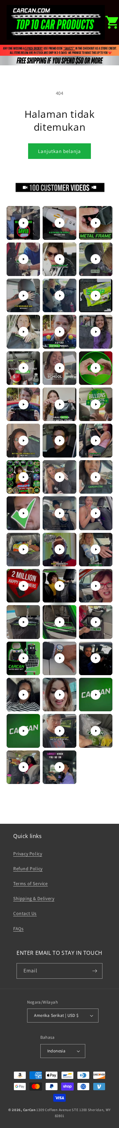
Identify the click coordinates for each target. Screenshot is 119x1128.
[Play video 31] (23, 586)
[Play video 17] (59, 404)
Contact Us (25, 913)
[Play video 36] (95, 622)
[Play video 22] (23, 477)
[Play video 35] (59, 622)
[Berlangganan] (95, 971)
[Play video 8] (59, 296)
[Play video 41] (59, 695)
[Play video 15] (95, 368)
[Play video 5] (59, 259)
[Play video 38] (59, 658)
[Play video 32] (59, 586)
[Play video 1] (23, 223)
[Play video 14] (59, 368)
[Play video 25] (23, 513)
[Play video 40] (23, 695)
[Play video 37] (23, 658)
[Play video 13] (23, 368)
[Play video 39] (95, 658)
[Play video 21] (95, 441)
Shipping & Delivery (33, 898)
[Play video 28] (23, 549)
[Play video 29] (59, 549)
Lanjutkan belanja (59, 151)
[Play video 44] (59, 731)
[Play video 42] (95, 695)
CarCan (29, 1109)
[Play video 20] (59, 441)
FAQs (18, 929)
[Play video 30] (95, 549)
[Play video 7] (23, 296)
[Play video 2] (59, 223)
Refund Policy (28, 869)
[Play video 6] (95, 259)
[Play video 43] (23, 731)
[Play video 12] (95, 332)
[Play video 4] (23, 259)
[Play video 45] (95, 731)
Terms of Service (30, 883)
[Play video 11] (59, 332)
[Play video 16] (23, 404)
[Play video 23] (59, 477)
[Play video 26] (59, 513)
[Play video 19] (23, 441)
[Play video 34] (23, 622)
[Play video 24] (95, 477)
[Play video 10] (23, 332)
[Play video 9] (95, 296)
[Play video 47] (59, 767)
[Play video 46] (23, 767)
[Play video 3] (95, 223)
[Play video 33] (95, 586)
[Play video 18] (95, 404)
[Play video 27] (95, 513)
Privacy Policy (27, 854)
